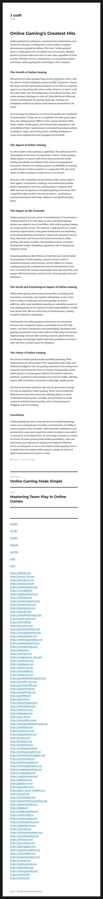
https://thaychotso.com (22, 730)
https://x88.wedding (20, 622)
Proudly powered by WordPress (29, 891)
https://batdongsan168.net (23, 748)
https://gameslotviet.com (23, 692)
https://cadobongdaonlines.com (26, 639)
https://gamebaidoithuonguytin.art (28, 678)
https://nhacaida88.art (21, 671)
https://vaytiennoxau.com (23, 864)
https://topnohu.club (20, 611)
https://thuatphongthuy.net (24, 836)
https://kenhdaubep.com (22, 797)
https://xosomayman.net (23, 618)
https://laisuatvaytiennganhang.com (28, 801)
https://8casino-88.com (22, 576)
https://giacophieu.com (22, 787)
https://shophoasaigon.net (23, 818)
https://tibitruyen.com (21, 839)
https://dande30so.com (22, 660)
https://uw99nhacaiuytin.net (25, 643)
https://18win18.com (20, 573)
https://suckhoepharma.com (24, 822)
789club (14, 545)
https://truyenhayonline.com (25, 857)
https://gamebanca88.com (23, 685)
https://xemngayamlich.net (24, 871)
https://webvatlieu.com (22, 867)
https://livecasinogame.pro (23, 702)
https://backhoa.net (20, 737)
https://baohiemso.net (21, 744)
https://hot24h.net (19, 794)
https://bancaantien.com (22, 608)
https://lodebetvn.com (21, 709)
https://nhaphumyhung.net (24, 811)
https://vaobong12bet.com (23, 636)
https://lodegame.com (21, 713)
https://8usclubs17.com (22, 580)
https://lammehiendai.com (23, 804)
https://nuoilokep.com (21, 727)
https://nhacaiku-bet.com (23, 681)
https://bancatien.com (21, 625)
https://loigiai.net (19, 808)
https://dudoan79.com (21, 667)
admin (16, 460)
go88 (12, 559)
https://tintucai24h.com (22, 843)
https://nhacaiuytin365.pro (24, 646)
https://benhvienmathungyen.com (27, 755)
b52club (14, 552)
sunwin (13, 524)
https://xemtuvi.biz (20, 874)
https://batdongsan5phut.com (25, 752)
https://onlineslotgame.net (24, 587)
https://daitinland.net (21, 780)
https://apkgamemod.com (23, 734)
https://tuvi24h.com (20, 860)
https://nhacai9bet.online (23, 720)
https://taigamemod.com (23, 825)
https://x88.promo (19, 650)
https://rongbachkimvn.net (24, 594)
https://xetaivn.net (20, 878)
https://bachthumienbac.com (25, 629)
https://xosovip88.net (21, 590)
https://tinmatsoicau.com (23, 604)
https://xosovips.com (21, 653)
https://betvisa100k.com (22, 759)
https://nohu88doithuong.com (25, 615)
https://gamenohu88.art (22, 688)
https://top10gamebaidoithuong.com (28, 723)
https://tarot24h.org (20, 829)
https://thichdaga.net (21, 597)
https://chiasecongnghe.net (24, 762)
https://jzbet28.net (20, 699)
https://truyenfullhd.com (22, 853)
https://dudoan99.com (21, 674)
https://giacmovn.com (21, 783)
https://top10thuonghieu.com (25, 850)
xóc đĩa (13, 531)
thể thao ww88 (34, 339)
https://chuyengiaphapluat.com (26, 766)
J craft (16, 15)
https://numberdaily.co (22, 815)
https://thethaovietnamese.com (26, 832)
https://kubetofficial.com (23, 706)
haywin (13, 538)
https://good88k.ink (20, 695)
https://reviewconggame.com (25, 601)
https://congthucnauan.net (24, 776)
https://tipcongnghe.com (23, 846)
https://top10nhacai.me (22, 583)
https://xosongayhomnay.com (25, 632)
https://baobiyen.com (21, 741)
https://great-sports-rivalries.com (27, 790)
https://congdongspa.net (22, 773)
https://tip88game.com (22, 664)
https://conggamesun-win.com (26, 657)
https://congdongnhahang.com (26, 769)
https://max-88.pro (20, 716)
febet (12, 566)
